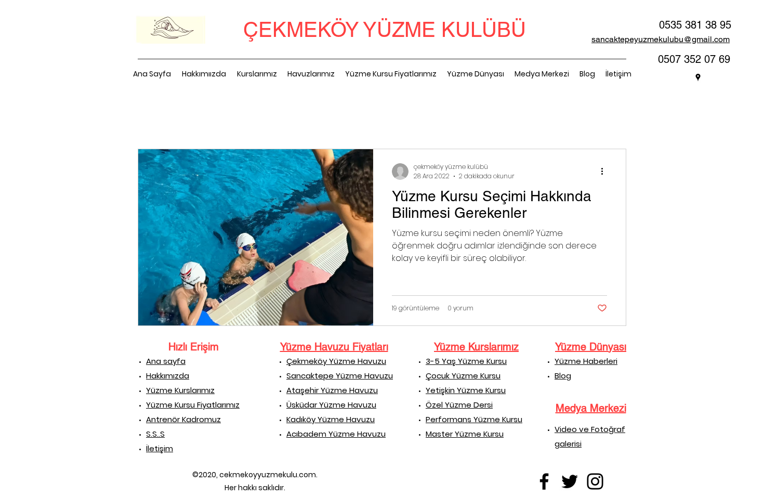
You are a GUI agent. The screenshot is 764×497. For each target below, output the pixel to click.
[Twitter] (570, 481)
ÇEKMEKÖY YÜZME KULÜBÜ (384, 30)
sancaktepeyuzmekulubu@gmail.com (660, 39)
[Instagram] (595, 481)
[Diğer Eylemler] (605, 171)
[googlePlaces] (698, 77)
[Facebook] (544, 481)
